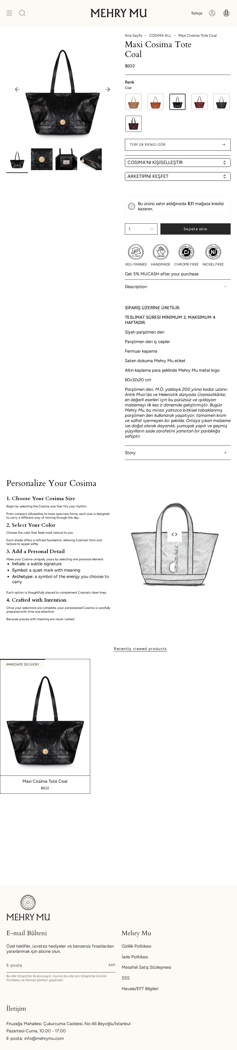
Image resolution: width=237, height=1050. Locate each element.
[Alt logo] (28, 907)
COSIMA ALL (160, 35)
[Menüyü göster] (9, 13)
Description (136, 286)
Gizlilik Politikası (136, 946)
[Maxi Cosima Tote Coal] (45, 717)
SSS (125, 978)
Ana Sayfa (133, 35)
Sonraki (107, 89)
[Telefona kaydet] (110, 54)
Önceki (17, 89)
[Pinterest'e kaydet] (110, 41)
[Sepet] (226, 13)
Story (130, 452)
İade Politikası (135, 956)
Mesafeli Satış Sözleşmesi (146, 967)
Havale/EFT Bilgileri (140, 988)
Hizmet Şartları (36, 980)
